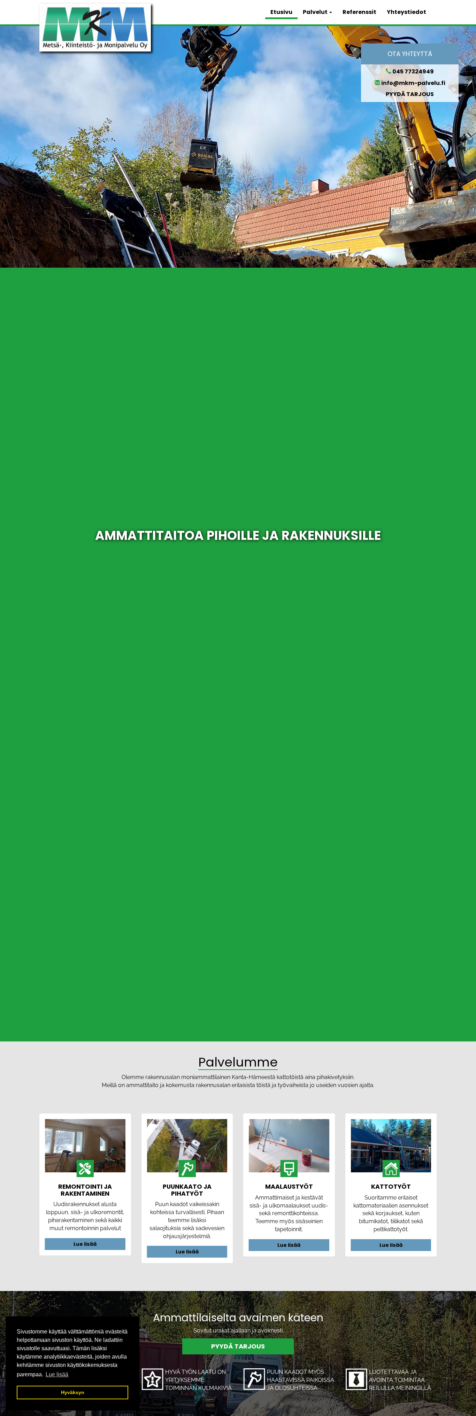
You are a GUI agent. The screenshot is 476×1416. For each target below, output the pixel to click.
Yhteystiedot (406, 12)
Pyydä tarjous (238, 1346)
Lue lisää (85, 1244)
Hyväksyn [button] (72, 1392)
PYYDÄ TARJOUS (410, 94)
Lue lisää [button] (57, 1374)
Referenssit (359, 12)
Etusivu (281, 12)
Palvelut (316, 12)
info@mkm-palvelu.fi (413, 83)
